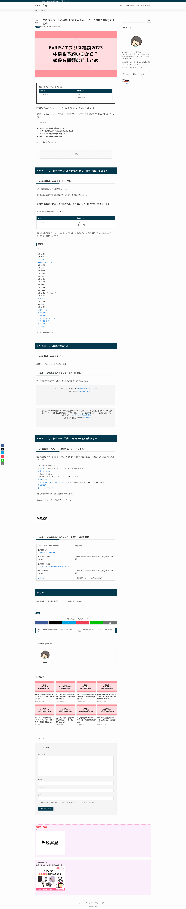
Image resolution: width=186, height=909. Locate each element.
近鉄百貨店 (42, 315)
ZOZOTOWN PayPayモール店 (59, 482)
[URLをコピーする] (110, 622)
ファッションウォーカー (46, 488)
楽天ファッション (44, 471)
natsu (45, 663)
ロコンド (41, 326)
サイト (40, 795)
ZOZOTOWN (42, 324)
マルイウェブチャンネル (46, 318)
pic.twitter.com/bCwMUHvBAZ (81, 415)
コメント (41, 754)
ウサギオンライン (44, 321)
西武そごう (42, 298)
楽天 (39, 248)
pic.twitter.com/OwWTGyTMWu (87, 389)
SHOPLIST (42, 485)
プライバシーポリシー (100, 903)
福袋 (38, 26)
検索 (149, 20)
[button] (41, 622)
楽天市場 (41, 468)
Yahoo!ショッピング (45, 262)
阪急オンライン (43, 310)
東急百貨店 (42, 312)
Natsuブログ (42, 5)
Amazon (41, 259)
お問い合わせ (88, 903)
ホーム (81, 903)
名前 (40, 779)
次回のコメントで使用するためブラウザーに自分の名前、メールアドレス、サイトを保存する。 (69, 802)
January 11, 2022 (84, 391)
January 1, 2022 (87, 418)
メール (41, 787)
